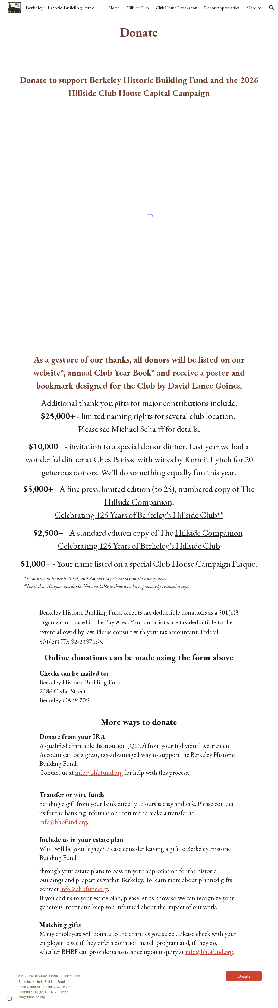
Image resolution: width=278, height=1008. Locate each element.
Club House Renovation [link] (176, 8)
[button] (271, 7)
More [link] (251, 8)
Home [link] (114, 8)
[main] (139, 32)
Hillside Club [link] (138, 8)
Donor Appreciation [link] (221, 8)
